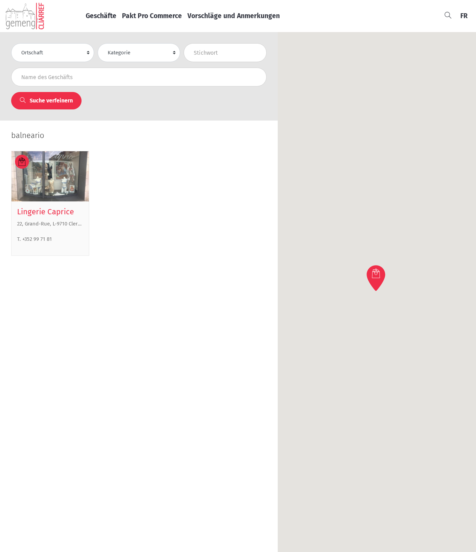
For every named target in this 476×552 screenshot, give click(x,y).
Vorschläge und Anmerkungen (233, 16)
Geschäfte (101, 16)
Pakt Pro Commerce (152, 16)
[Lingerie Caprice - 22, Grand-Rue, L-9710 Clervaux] (50, 176)
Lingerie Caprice (45, 211)
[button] (377, 278)
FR (464, 16)
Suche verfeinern (50, 100)
